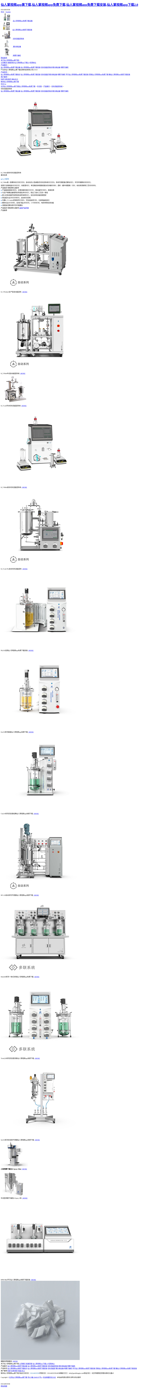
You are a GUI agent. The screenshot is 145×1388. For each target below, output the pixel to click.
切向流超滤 (45, 74)
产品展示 (4, 65)
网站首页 (4, 58)
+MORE (24, 292)
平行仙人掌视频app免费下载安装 (77, 74)
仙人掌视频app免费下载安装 (30, 67)
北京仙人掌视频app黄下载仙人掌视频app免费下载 (18, 86)
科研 (2, 79)
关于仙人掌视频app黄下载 (10, 60)
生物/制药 (7, 79)
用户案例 (4, 77)
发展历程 (10, 62)
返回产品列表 (24, 208)
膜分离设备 (56, 67)
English (8, 12)
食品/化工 (14, 79)
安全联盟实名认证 (49, 1377)
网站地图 (4, 1386)
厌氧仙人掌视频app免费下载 (99, 74)
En (5, 84)
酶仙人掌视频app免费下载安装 (119, 74)
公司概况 (4, 62)
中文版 (39, 86)
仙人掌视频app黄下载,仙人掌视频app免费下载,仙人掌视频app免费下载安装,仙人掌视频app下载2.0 (69, 4)
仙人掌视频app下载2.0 (21, 62)
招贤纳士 (33, 62)
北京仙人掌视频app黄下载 (18, 1377)
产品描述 (4, 188)
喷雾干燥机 (64, 67)
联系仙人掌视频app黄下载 (10, 81)
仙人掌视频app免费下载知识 (10, 74)
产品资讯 (4, 72)
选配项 (16, 188)
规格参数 (10, 188)
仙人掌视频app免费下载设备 (10, 67)
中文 (2, 12)
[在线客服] (3, 1381)
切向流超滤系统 (46, 67)
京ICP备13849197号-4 (35, 1377)
